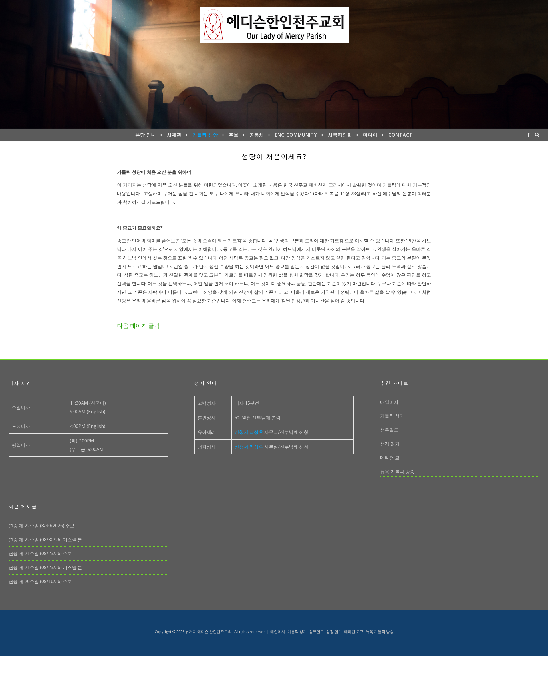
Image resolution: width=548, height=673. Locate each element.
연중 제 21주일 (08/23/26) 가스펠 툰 (45, 567)
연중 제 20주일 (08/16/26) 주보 (40, 581)
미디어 (370, 135)
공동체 (256, 135)
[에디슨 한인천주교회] (274, 25)
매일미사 (389, 402)
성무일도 (389, 430)
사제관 (174, 135)
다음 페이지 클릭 (138, 325)
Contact (400, 135)
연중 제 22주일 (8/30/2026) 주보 (41, 525)
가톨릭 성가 (392, 416)
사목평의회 (340, 135)
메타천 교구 (392, 457)
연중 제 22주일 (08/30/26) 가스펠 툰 (45, 539)
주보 (234, 135)
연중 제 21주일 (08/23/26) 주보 (40, 553)
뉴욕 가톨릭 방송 (397, 471)
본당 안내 (145, 135)
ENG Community (296, 135)
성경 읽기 (390, 444)
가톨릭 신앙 (205, 135)
